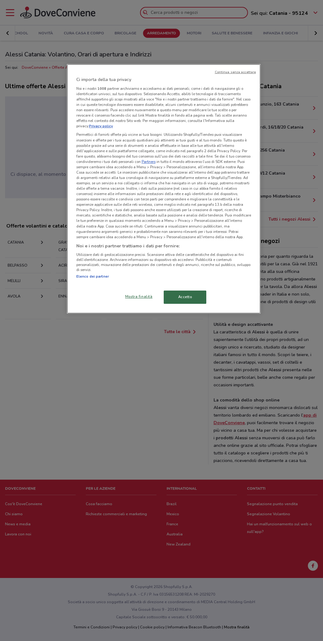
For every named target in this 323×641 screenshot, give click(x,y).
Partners (149, 161)
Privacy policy (101, 126)
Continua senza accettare (235, 72)
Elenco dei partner (92, 276)
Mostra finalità (139, 296)
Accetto (185, 296)
